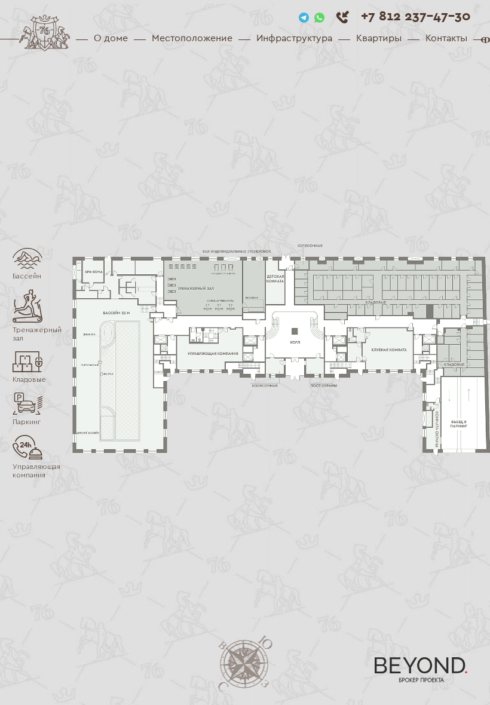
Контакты (446, 38)
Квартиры (379, 38)
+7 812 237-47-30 (416, 15)
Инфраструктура (294, 38)
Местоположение (192, 38)
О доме (111, 38)
